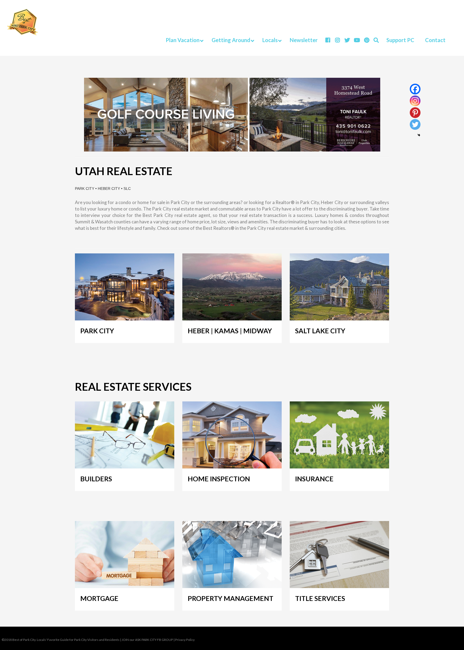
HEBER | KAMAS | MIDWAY (230, 331)
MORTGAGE (99, 598)
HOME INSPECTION (219, 479)
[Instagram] (415, 100)
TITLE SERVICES (320, 598)
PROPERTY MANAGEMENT (230, 598)
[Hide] (419, 135)
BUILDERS (96, 479)
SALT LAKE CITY (320, 331)
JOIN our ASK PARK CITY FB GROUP (147, 640)
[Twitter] (415, 124)
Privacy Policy (185, 640)
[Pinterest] (415, 112)
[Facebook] (415, 89)
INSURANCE (314, 479)
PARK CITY (97, 331)
